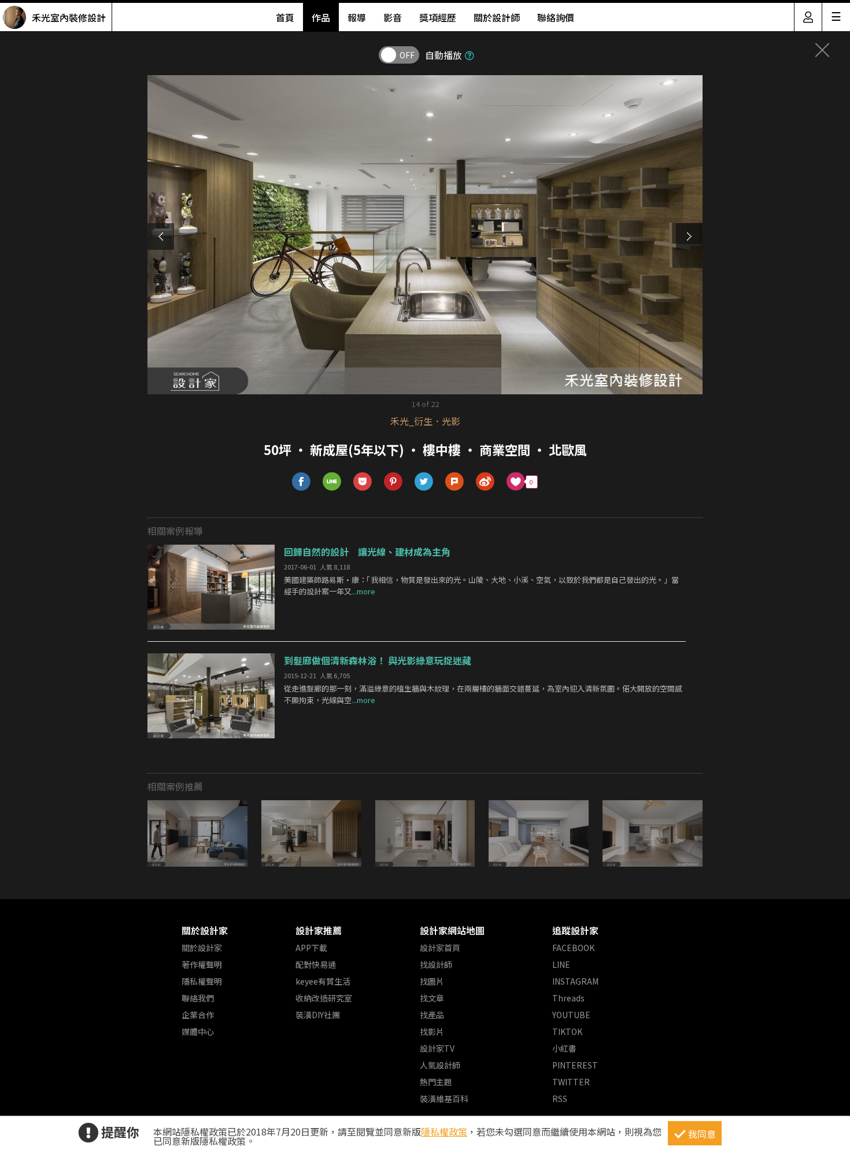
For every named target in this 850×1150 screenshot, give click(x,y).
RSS (559, 1098)
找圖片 (432, 981)
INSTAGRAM (575, 981)
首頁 (285, 17)
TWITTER (571, 1082)
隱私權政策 (444, 1131)
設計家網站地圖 (452, 930)
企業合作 (198, 1014)
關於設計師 (497, 17)
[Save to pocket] (362, 481)
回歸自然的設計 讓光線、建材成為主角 (367, 552)
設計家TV (437, 1048)
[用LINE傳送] (332, 481)
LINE (561, 964)
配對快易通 (315, 964)
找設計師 (436, 964)
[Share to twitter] (424, 481)
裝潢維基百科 (444, 1098)
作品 (321, 17)
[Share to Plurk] (454, 481)
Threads (568, 998)
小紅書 (564, 1048)
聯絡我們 (198, 998)
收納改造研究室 (323, 998)
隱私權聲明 (202, 981)
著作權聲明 (202, 964)
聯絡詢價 (555, 17)
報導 (357, 17)
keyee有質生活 (322, 981)
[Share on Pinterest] (393, 481)
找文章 (432, 998)
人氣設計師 (440, 1065)
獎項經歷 (437, 17)
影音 (392, 17)
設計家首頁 (440, 947)
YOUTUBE (571, 1014)
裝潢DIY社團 (317, 1014)
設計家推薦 (318, 930)
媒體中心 (198, 1031)
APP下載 (311, 947)
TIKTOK (567, 1031)
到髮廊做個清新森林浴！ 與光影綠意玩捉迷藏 (377, 660)
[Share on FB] (301, 481)
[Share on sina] (485, 481)
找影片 (432, 1031)
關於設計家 (205, 930)
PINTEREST (575, 1065)
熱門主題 (436, 1082)
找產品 (432, 1014)
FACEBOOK (573, 947)
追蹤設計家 (575, 930)
